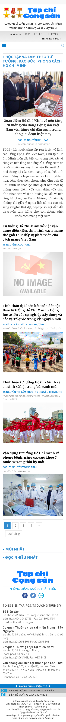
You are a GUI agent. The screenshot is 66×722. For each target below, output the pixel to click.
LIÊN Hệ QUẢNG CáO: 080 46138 (28, 694)
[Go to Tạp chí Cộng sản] (33, 12)
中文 (27, 34)
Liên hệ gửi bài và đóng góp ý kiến (31, 690)
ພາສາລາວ (15, 34)
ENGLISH (39, 34)
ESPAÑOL (53, 34)
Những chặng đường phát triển (33, 588)
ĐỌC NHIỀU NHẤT (21, 557)
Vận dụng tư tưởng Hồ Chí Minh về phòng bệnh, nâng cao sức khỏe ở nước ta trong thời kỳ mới (31, 457)
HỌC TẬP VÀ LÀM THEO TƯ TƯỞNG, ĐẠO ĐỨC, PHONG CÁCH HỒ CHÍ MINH (32, 61)
